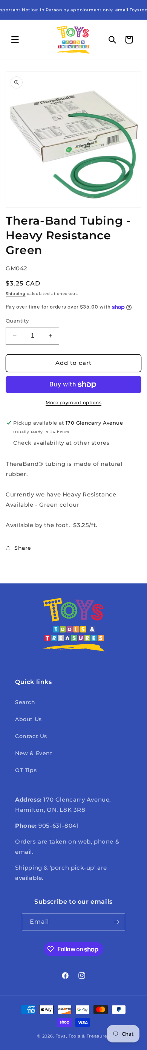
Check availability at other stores (61, 442)
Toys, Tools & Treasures (83, 1036)
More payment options (73, 402)
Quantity (17, 321)
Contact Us (31, 736)
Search (25, 702)
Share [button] (22, 547)
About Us (28, 719)
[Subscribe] (116, 922)
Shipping (16, 293)
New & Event (34, 753)
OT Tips (26, 770)
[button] (15, 39)
